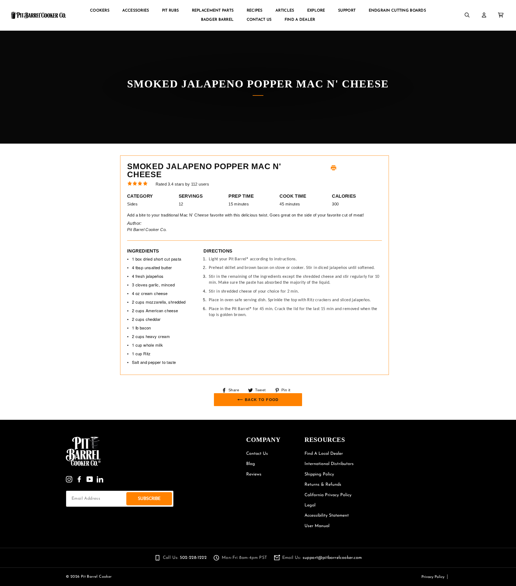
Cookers (99, 11)
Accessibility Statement (326, 515)
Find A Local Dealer (323, 454)
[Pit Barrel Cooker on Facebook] (79, 479)
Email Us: (322, 558)
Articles (284, 11)
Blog (250, 464)
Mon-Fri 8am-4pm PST (244, 558)
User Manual (316, 526)
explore (316, 11)
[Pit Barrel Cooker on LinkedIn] (100, 479)
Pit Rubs (170, 11)
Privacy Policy (433, 577)
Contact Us (259, 20)
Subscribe (149, 498)
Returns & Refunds (322, 484)
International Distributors (329, 464)
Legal (310, 505)
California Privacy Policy (328, 495)
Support (347, 11)
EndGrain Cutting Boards (397, 11)
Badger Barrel (217, 20)
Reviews (253, 474)
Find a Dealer (300, 20)
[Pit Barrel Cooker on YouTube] (90, 479)
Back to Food (262, 399)
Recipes (255, 11)
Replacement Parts (213, 11)
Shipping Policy (319, 474)
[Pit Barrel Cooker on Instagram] (69, 479)
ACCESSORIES (135, 11)
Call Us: (185, 558)
